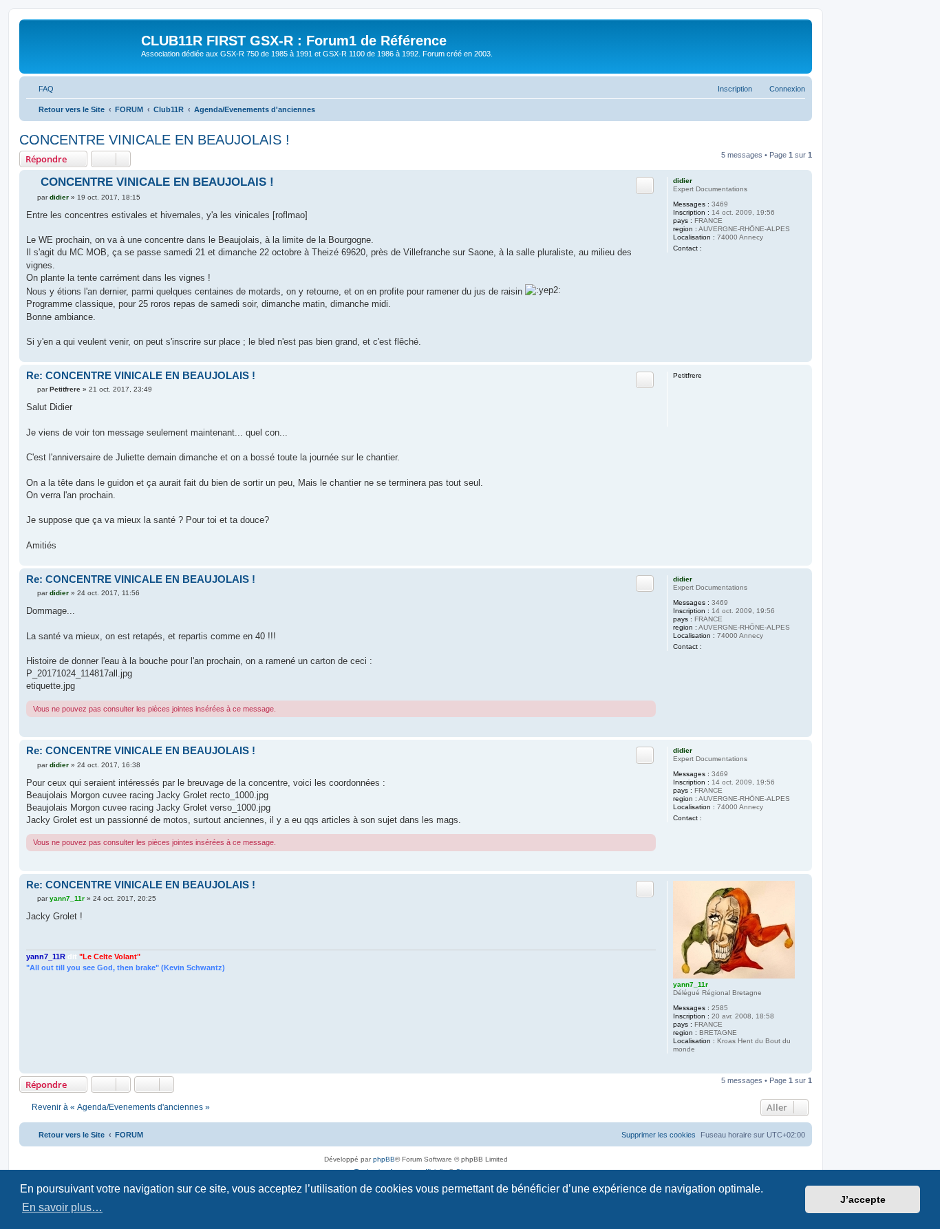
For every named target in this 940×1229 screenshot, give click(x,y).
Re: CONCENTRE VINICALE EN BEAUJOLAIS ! (140, 375)
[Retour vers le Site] (82, 45)
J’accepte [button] (863, 1199)
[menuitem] (40, 89)
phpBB (384, 1159)
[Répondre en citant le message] (645, 185)
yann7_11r (690, 984)
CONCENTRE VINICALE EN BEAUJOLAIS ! (154, 139)
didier (682, 180)
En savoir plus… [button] (62, 1207)
